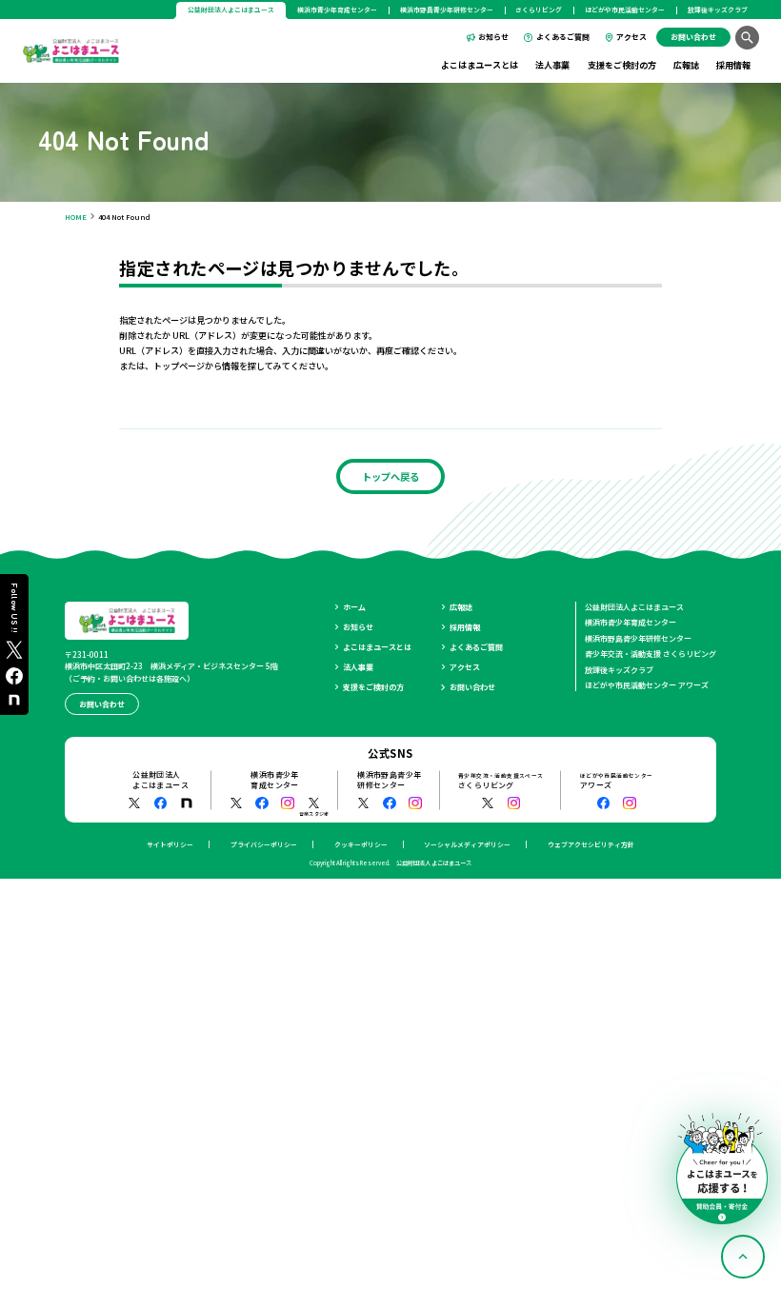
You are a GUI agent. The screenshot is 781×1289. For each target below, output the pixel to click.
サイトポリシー (170, 844)
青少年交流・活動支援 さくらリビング (650, 653)
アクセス (631, 36)
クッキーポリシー (361, 844)
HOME (76, 216)
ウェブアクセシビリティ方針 (591, 844)
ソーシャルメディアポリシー (467, 844)
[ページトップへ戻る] (743, 1257)
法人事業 (552, 64)
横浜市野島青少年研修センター (446, 9)
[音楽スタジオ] (314, 803)
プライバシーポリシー (263, 844)
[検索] (747, 38)
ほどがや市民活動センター (625, 9)
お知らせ (493, 36)
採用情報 (733, 64)
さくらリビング (538, 9)
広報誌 (686, 64)
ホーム (354, 607)
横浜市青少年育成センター (337, 9)
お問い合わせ (472, 687)
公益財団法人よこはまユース (634, 607)
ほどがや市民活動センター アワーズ (647, 685)
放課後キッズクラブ (718, 9)
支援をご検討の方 (622, 64)
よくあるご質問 (563, 36)
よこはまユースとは (479, 64)
